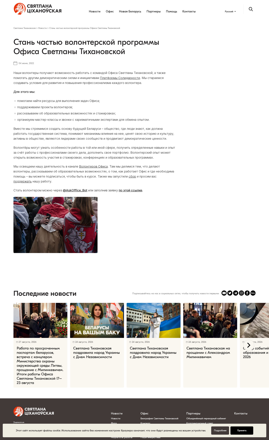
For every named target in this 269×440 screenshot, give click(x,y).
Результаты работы (121, 437)
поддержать (22, 181)
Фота (114, 423)
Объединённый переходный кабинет (206, 418)
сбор (132, 176)
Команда (145, 423)
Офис (110, 11)
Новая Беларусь (130, 11)
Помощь (171, 11)
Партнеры (154, 11)
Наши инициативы (150, 437)
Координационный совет (199, 423)
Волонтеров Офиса (93, 166)
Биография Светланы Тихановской (159, 418)
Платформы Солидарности (120, 78)
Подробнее (220, 430)
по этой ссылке (130, 190)
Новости (94, 11)
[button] (248, 345)
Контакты (189, 11)
